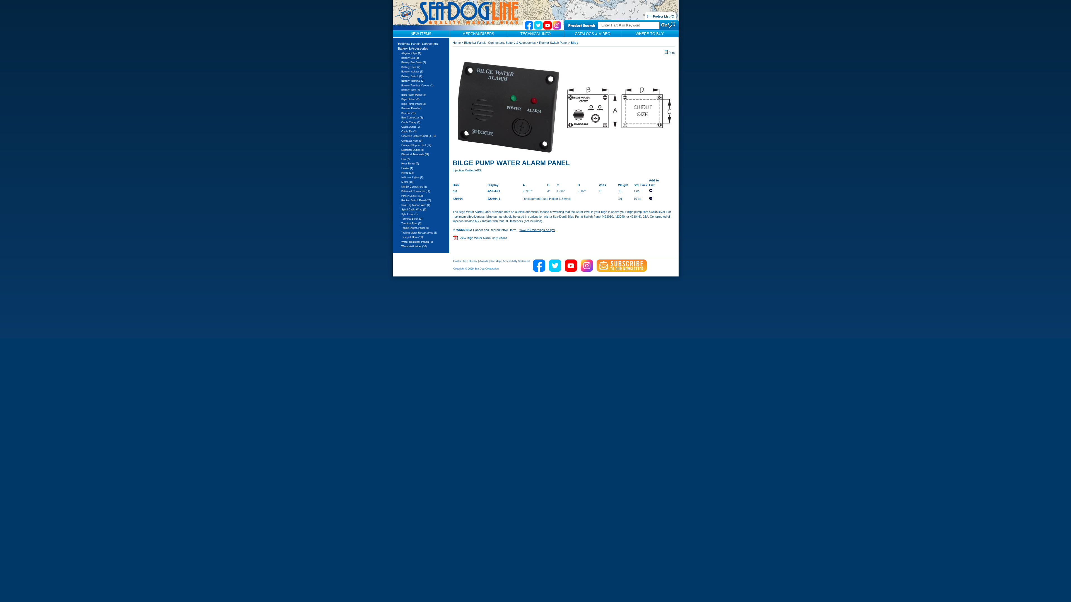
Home (457, 42)
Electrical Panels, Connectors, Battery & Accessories (500, 42)
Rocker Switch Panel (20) (416, 200)
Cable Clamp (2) (410, 122)
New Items (421, 34)
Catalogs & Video (592, 34)
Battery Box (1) (410, 58)
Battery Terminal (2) (412, 80)
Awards (483, 261)
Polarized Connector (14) (415, 191)
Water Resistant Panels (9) (417, 242)
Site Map (495, 261)
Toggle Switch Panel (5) (415, 228)
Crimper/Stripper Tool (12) (416, 145)
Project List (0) (663, 16)
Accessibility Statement (516, 261)
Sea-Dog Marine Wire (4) (415, 205)
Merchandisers (478, 34)
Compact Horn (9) (411, 140)
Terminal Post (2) (411, 223)
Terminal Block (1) (411, 218)
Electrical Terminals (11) (415, 154)
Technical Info (535, 34)
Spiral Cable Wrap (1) (413, 209)
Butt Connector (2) (412, 117)
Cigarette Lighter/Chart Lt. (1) (418, 136)
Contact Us (460, 261)
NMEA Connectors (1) (414, 186)
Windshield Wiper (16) (414, 246)
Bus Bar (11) (408, 113)
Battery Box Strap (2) (413, 62)
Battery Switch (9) (411, 76)
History (473, 261)
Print (672, 52)
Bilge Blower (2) (410, 99)
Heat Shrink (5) (410, 163)
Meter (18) (407, 182)
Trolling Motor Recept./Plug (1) (419, 232)
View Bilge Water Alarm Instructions (483, 238)
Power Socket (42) (412, 196)
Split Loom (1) (409, 214)
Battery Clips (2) (410, 67)
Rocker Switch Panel (553, 42)
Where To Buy (650, 34)
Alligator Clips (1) (411, 53)
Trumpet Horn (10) (412, 237)
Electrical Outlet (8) (412, 150)
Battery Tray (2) (410, 90)
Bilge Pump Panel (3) (413, 104)
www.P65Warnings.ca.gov (537, 230)
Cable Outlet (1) (410, 126)
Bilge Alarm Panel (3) (413, 94)
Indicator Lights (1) (412, 177)
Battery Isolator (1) (412, 71)
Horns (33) (407, 172)
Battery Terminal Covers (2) (417, 85)
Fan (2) (405, 159)
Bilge (574, 42)
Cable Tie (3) (408, 131)
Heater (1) (407, 168)
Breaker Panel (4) (411, 108)
